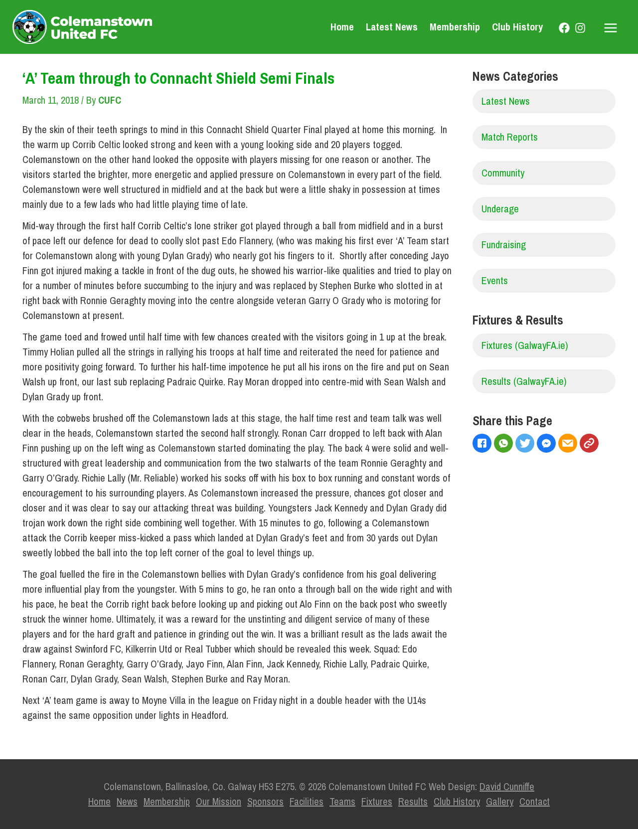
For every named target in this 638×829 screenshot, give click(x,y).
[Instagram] (580, 27)
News (127, 801)
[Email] (569, 444)
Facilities (306, 801)
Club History (517, 26)
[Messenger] (547, 444)
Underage (500, 208)
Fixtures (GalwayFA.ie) (524, 345)
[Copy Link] (590, 444)
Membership (455, 26)
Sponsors (265, 801)
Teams (342, 801)
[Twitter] (526, 444)
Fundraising (503, 244)
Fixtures (376, 801)
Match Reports (509, 137)
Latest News (392, 26)
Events (494, 280)
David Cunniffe (506, 786)
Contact (534, 801)
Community (502, 172)
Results (413, 801)
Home (342, 26)
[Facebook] (564, 27)
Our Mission (218, 801)
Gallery (499, 801)
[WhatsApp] (504, 444)
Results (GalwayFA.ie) (524, 381)
